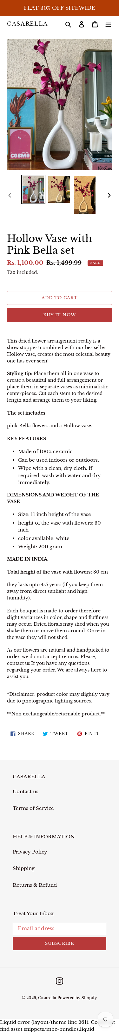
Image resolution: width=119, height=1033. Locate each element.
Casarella (27, 24)
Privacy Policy (30, 852)
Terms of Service (33, 808)
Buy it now (59, 315)
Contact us (25, 791)
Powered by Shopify (77, 997)
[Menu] (108, 24)
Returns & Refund (35, 885)
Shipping (24, 868)
